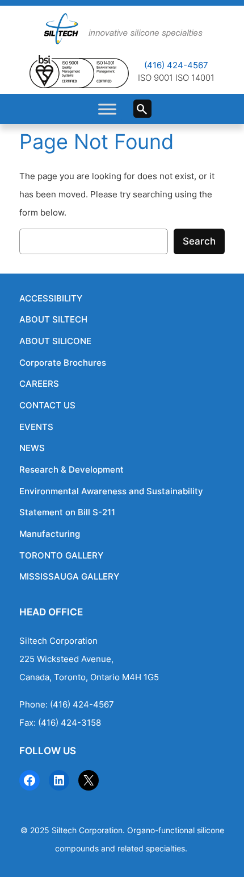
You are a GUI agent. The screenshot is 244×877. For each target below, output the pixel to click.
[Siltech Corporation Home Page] (122, 28)
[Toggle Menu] (107, 109)
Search (147, 112)
